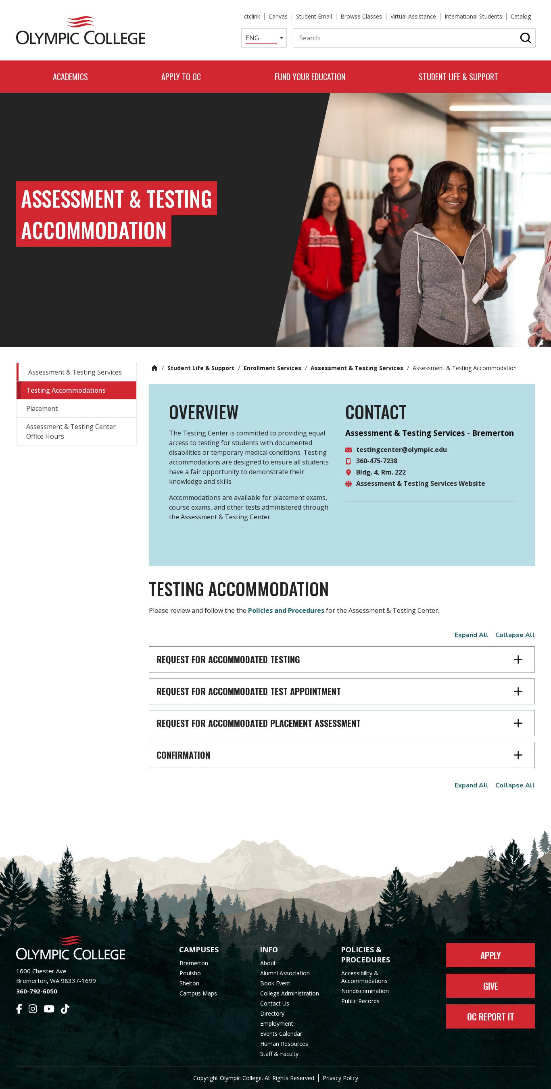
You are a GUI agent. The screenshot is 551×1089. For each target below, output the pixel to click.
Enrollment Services (272, 368)
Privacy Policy (340, 1078)
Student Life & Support (200, 368)
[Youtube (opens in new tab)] (49, 1010)
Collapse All (515, 635)
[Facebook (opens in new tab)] (19, 1010)
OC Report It (490, 1016)
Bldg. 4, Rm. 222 (381, 472)
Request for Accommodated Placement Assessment (259, 722)
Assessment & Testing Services (357, 368)
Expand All (471, 635)
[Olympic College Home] (76, 948)
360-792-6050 (36, 991)
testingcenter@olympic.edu (401, 449)
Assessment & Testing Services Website (420, 483)
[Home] (80, 30)
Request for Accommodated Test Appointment (249, 691)
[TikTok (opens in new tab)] (65, 1010)
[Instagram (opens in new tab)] (33, 1010)
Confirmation (183, 754)
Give (490, 985)
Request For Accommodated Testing (228, 659)
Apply (490, 955)
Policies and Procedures (286, 610)
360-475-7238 (376, 460)
